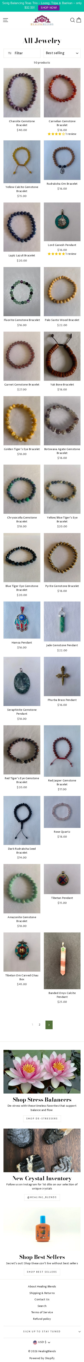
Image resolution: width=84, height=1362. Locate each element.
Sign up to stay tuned (42, 1331)
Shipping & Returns (42, 1293)
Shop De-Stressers (42, 1118)
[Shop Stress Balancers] (42, 1072)
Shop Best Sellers (42, 1272)
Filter (18, 53)
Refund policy (42, 1319)
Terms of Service (42, 1312)
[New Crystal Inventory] (42, 1150)
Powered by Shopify (42, 1358)
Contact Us (41, 1299)
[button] (56, 134)
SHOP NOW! (49, 7)
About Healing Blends (42, 1286)
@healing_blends (42, 1197)
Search (42, 1306)
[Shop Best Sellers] (42, 1229)
